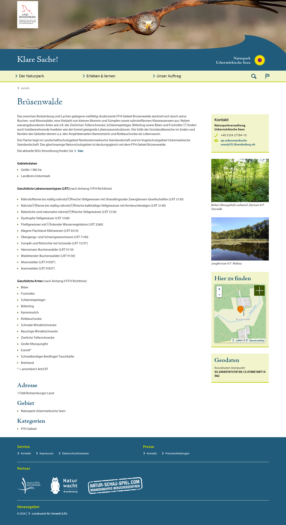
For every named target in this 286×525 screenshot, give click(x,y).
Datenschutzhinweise (75, 453)
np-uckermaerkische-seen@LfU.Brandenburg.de (238, 142)
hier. (81, 151)
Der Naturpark (31, 76)
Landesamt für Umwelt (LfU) (49, 513)
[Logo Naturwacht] (64, 485)
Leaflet (239, 340)
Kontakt (26, 453)
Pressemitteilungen (177, 453)
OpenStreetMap (257, 340)
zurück (25, 88)
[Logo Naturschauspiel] (115, 485)
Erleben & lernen (100, 76)
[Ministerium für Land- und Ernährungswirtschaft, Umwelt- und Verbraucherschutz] (27, 14)
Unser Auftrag (169, 76)
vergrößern (259, 290)
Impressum (47, 453)
